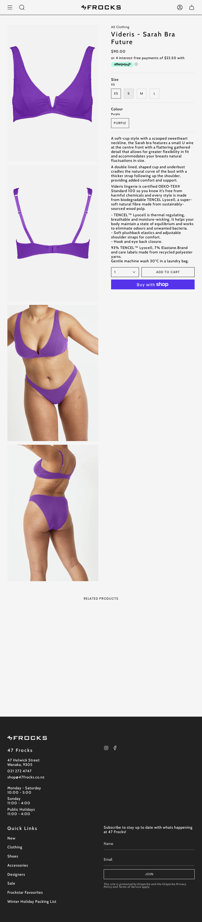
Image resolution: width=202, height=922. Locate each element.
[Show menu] (10, 7)
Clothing (14, 847)
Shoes (12, 856)
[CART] (192, 7)
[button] (22, 7)
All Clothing (120, 27)
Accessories (17, 865)
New (11, 838)
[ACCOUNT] (180, 7)
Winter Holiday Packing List (31, 901)
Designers (16, 874)
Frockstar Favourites (25, 892)
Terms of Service (130, 887)
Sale (11, 883)
